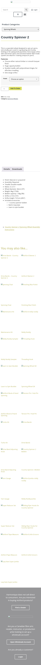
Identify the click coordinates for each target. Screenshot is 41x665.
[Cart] (17, 14)
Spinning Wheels (12, 99)
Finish (5, 78)
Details (7, 169)
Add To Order (15, 88)
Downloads (17, 169)
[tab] (6, 169)
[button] (25, 14)
